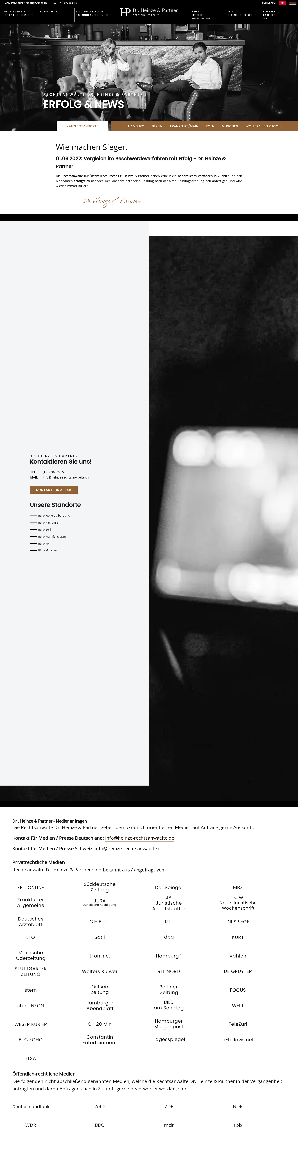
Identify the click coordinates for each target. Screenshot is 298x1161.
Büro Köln (44, 543)
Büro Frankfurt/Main (52, 536)
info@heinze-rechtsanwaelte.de (139, 838)
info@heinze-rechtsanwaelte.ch (66, 477)
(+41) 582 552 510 (55, 472)
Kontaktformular (53, 490)
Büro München (48, 550)
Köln (210, 126)
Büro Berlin (45, 529)
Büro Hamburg (48, 522)
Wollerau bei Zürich (263, 126)
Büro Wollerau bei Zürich (54, 515)
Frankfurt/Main (184, 126)
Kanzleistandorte (82, 126)
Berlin (157, 126)
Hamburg (136, 126)
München (230, 126)
